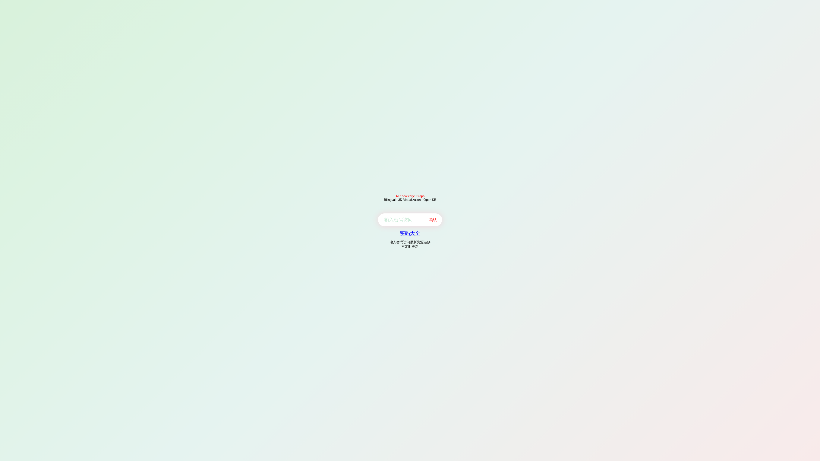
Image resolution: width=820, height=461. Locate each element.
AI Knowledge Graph (410, 196)
